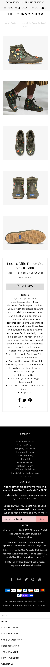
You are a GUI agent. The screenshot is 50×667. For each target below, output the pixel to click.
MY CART (38, 7)
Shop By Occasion (25, 448)
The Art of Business (26, 498)
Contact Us (25, 476)
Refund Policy (25, 466)
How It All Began (10, 658)
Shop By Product (25, 441)
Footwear (15, 23)
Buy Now (25, 286)
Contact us (24, 407)
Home (6, 23)
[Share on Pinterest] (30, 401)
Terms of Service (25, 462)
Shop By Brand (25, 445)
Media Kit (25, 459)
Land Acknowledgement (25, 473)
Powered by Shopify (37, 605)
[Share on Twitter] (24, 401)
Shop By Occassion (11, 639)
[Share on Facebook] (19, 401)
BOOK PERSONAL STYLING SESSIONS (25, 2)
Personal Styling (25, 452)
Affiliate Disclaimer (24, 469)
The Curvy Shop (28, 602)
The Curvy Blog (25, 455)
